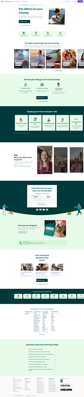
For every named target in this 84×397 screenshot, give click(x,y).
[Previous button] (38, 176)
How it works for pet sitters (17, 381)
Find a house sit (24, 1)
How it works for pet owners (17, 379)
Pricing (14, 382)
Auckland (52, 326)
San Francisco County (37, 317)
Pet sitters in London (40, 384)
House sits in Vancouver (52, 389)
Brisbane (52, 317)
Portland (43, 320)
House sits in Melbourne (52, 388)
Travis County (36, 323)
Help (72, 1)
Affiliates (26, 388)
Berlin (52, 322)
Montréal (52, 329)
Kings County (36, 330)
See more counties (37, 331)
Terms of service (28, 395)
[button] (44, 160)
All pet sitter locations (40, 392)
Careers (26, 384)
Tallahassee (27, 313)
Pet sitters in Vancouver (40, 391)
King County (36, 316)
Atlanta (43, 330)
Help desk (14, 385)
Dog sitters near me (40, 382)
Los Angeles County (37, 314)
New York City (44, 314)
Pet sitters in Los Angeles (40, 386)
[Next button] (18, 71)
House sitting (51, 379)
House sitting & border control (17, 388)
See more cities (45, 331)
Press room (26, 386)
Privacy (34, 395)
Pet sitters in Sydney (40, 388)
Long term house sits (52, 381)
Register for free (23, 21)
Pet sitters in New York (40, 385)
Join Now (80, 1)
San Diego (44, 324)
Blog (25, 385)
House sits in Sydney (52, 386)
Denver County (36, 319)
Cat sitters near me (40, 381)
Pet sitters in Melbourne (40, 389)
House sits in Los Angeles (52, 385)
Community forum (28, 381)
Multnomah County (37, 320)
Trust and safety (15, 384)
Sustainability (27, 382)
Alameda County (36, 326)
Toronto (52, 323)
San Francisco (44, 317)
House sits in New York (52, 384)
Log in (75, 1)
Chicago (43, 326)
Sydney (52, 315)
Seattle (43, 319)
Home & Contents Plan (16, 386)
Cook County (36, 324)
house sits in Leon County (26, 25)
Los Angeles (44, 316)
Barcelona (52, 327)
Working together (27, 389)
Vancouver (53, 320)
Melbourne (53, 316)
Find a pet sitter (18, 1)
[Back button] (15, 71)
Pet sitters (38, 379)
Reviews (14, 389)
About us (26, 379)
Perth (52, 319)
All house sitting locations (52, 391)
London (52, 313)
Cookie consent (15, 391)
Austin (43, 323)
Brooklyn (43, 327)
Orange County (36, 327)
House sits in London (52, 382)
